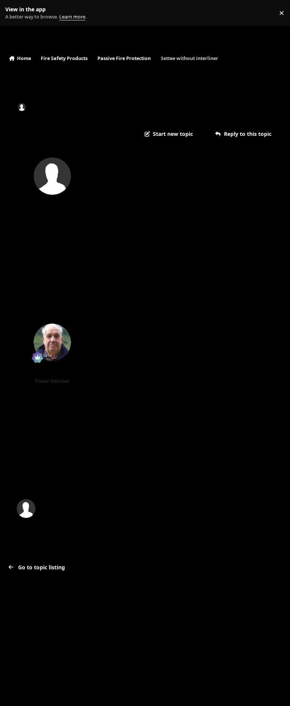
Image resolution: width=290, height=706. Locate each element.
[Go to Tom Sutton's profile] (52, 342)
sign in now (162, 476)
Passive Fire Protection (148, 107)
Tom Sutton (52, 372)
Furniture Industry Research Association (215, 394)
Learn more (14, 13)
